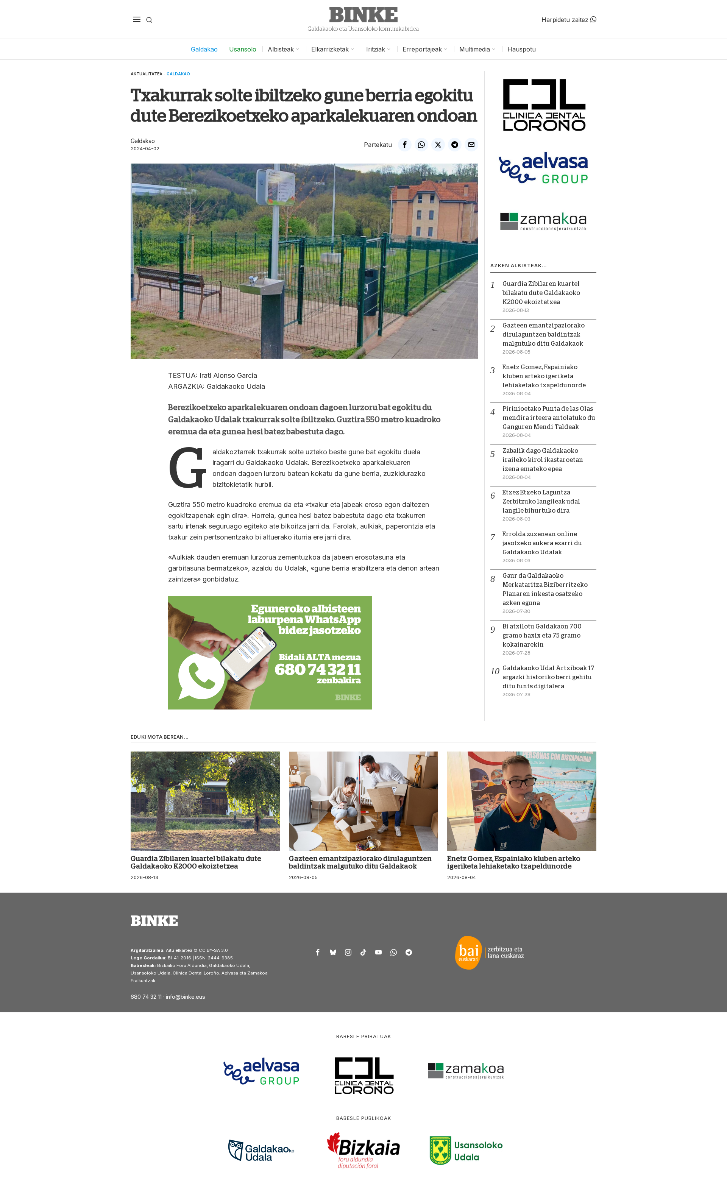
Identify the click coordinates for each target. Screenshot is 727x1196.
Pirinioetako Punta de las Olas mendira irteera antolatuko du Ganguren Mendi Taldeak (548, 418)
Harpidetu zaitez (565, 19)
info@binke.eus (185, 996)
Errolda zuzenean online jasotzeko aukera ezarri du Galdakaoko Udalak (542, 543)
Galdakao (178, 74)
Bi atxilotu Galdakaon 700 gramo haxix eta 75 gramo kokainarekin (542, 636)
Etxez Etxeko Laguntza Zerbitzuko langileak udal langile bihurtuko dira (541, 502)
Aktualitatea (146, 74)
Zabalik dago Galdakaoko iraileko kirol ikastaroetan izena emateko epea (542, 460)
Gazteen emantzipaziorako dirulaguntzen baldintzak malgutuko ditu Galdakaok (543, 335)
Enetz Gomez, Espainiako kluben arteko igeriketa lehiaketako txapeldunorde (544, 376)
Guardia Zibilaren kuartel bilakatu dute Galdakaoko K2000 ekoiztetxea (541, 293)
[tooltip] (405, 144)
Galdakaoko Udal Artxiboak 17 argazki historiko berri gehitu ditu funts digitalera (548, 677)
